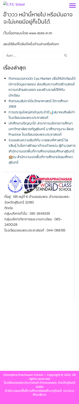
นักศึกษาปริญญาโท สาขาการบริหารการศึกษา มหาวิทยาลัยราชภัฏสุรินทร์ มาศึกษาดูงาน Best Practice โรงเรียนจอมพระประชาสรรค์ (41, 129)
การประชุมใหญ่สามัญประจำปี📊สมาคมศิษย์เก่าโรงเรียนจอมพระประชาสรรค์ (42, 114)
